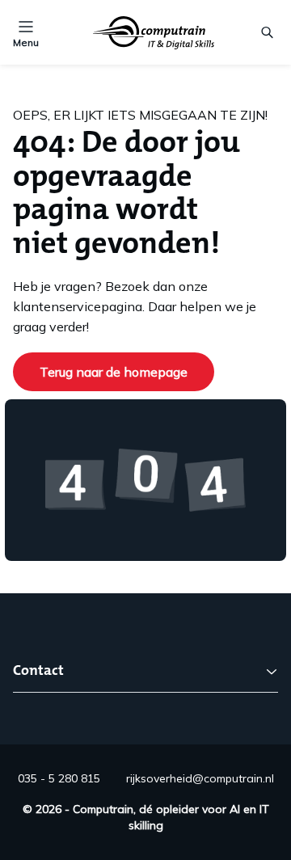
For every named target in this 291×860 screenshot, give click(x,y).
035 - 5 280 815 (59, 778)
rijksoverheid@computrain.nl (200, 778)
